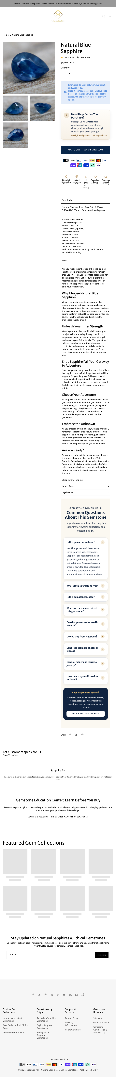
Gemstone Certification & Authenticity (100, 1030)
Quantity (65, 67)
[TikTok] (58, 995)
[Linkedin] (70, 995)
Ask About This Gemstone (85, 714)
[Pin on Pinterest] (82, 735)
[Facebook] (33, 995)
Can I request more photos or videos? (82, 649)
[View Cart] (109, 16)
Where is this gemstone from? (83, 585)
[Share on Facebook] (70, 735)
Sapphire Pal (33, 1070)
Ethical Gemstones (70, 1070)
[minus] (64, 74)
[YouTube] (64, 995)
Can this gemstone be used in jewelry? (82, 624)
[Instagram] (52, 995)
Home (6, 35)
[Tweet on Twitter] (76, 735)
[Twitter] (39, 995)
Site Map (97, 1018)
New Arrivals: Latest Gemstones (12, 1019)
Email (13, 954)
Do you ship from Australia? (82, 636)
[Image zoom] (29, 68)
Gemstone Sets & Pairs (13, 1032)
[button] (85, 150)
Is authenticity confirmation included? (82, 678)
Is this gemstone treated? (81, 596)
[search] (103, 16)
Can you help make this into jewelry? (82, 663)
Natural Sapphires (49, 1070)
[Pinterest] (45, 995)
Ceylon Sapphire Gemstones (44, 1026)
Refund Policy (71, 1018)
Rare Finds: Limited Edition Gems (15, 1026)
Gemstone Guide (101, 1022)
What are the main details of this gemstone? (82, 610)
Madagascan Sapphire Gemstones (43, 1035)
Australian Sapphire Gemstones (46, 1019)
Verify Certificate (73, 1030)
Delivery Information (71, 1024)
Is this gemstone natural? (81, 542)
